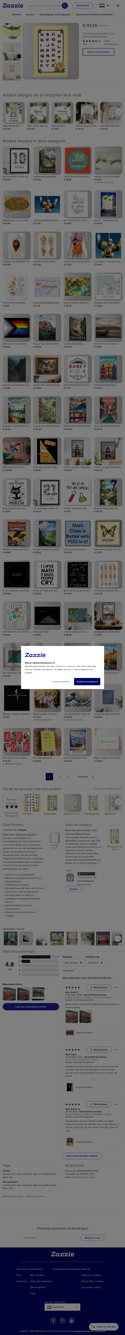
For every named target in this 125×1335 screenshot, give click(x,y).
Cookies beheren (61, 681)
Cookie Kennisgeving (65, 666)
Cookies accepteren (87, 681)
